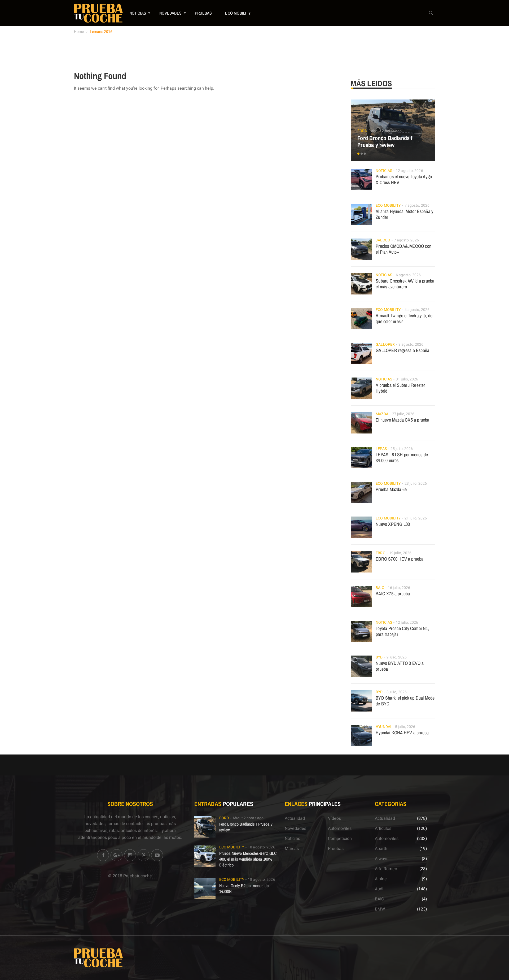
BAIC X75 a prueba (393, 593)
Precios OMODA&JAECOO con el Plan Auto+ (403, 249)
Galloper (385, 344)
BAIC (380, 588)
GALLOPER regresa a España (402, 350)
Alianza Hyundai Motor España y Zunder (404, 214)
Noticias (137, 13)
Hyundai (383, 727)
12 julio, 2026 (407, 622)
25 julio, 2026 (401, 449)
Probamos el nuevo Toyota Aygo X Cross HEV (404, 179)
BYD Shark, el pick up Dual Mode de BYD (405, 701)
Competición (340, 838)
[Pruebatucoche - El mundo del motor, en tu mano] (98, 13)
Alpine (381, 879)
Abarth (381, 848)
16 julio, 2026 (399, 588)
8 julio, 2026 (397, 692)
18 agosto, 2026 (261, 847)
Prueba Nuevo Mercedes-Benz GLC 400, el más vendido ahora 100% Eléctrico (248, 859)
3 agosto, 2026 (410, 344)
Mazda (382, 414)
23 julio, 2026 (416, 483)
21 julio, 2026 (416, 518)
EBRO (380, 553)
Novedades (170, 13)
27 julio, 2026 (403, 414)
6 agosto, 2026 (408, 275)
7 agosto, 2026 (417, 205)
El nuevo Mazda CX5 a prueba (402, 420)
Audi (379, 889)
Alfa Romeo (386, 869)
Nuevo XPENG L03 (393, 524)
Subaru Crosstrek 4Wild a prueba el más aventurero (405, 283)
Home (79, 31)
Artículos (383, 828)
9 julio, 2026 (397, 657)
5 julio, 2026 (405, 727)
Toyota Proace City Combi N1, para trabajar (402, 631)
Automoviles (340, 828)
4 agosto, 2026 (417, 310)
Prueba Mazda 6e (391, 489)
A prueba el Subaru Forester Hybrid (400, 388)
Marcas (292, 848)
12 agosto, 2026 (409, 171)
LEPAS (381, 449)
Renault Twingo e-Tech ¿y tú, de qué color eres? (404, 318)
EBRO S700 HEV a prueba (399, 559)
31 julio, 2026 (407, 379)
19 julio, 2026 (400, 553)
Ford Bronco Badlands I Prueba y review (384, 141)
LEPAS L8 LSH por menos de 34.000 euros (402, 457)
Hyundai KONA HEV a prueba (402, 732)
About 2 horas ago (386, 131)
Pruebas (203, 13)
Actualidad (295, 818)
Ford (362, 131)
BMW (380, 909)
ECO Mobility (238, 13)
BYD (379, 657)
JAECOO (383, 240)
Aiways (381, 859)
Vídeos (334, 818)
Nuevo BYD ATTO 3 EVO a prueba (400, 666)
